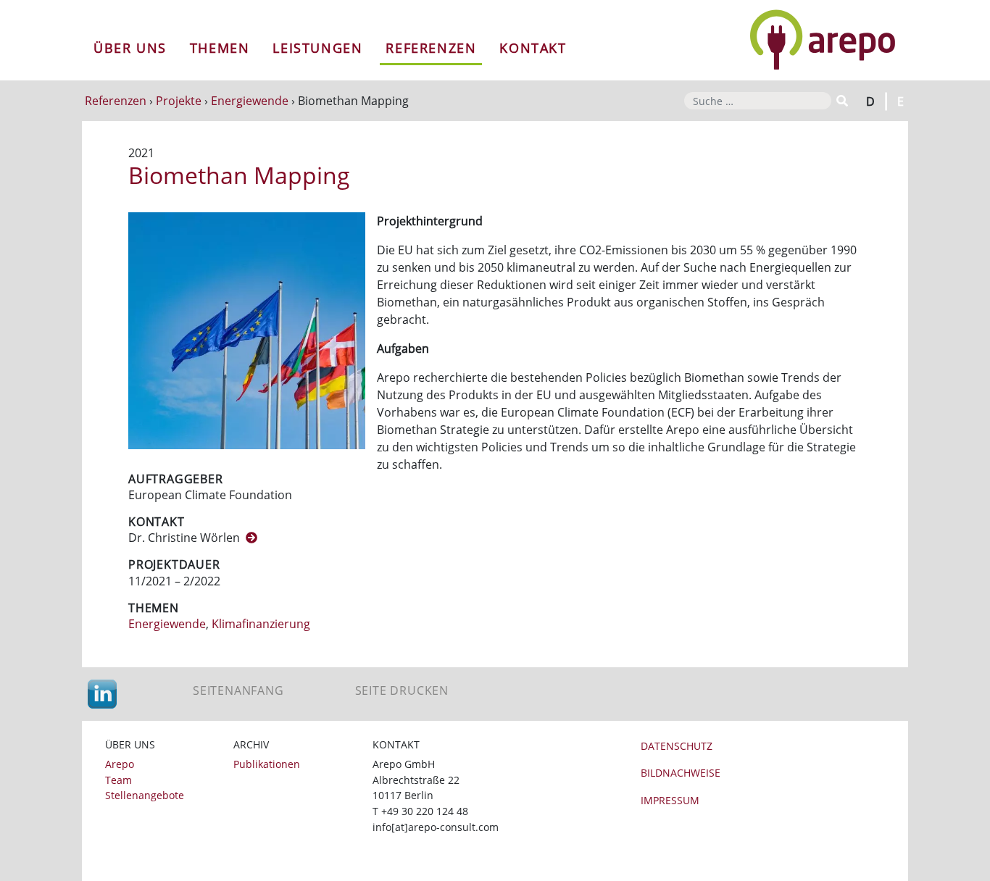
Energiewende (249, 101)
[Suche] (841, 100)
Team (118, 780)
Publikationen (266, 764)
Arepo (119, 764)
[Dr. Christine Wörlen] (251, 538)
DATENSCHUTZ (676, 746)
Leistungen (317, 48)
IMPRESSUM (670, 800)
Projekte (178, 101)
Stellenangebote (144, 795)
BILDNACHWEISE (680, 773)
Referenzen (431, 48)
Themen (220, 48)
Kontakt (532, 48)
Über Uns (130, 48)
